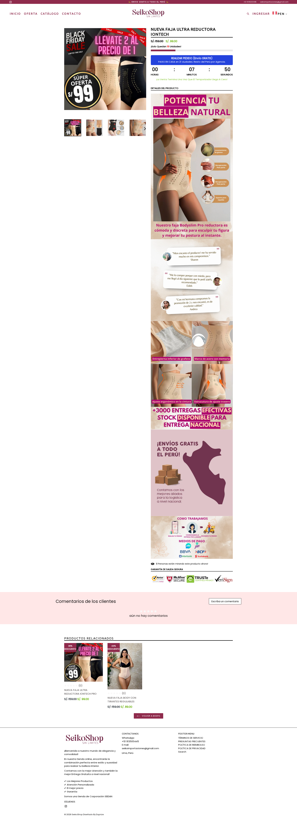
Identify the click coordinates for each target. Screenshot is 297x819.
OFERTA (31, 13)
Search (182, 751)
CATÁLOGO (50, 13)
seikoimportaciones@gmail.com (274, 2)
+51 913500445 (250, 2)
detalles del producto (164, 88)
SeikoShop (77, 814)
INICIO (15, 13)
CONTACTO (71, 13)
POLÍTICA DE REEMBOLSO (191, 744)
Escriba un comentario (225, 601)
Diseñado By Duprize (93, 814)
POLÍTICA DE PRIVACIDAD (191, 748)
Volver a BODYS (150, 716)
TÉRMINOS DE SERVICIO (190, 737)
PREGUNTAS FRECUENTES (191, 741)
